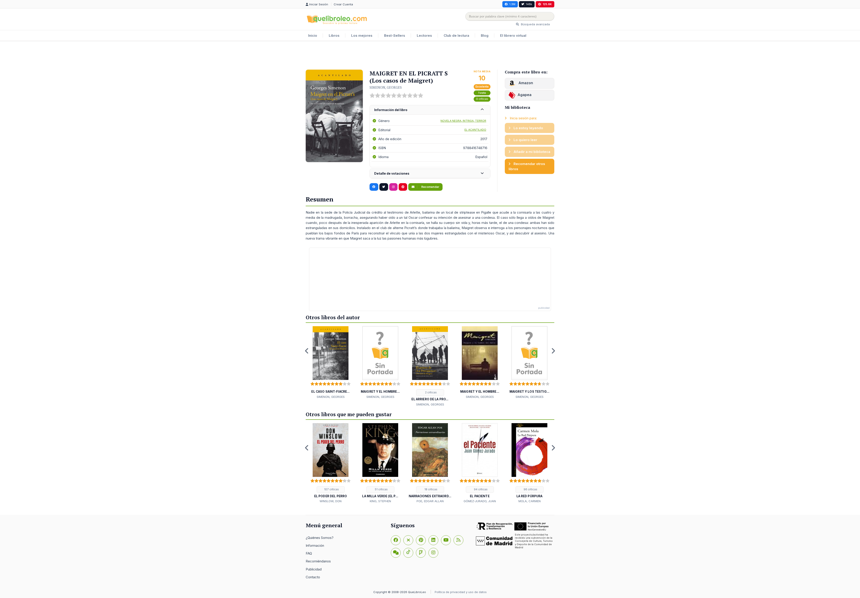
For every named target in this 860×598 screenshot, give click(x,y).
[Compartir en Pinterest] (403, 187)
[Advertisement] (430, 56)
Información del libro (390, 110)
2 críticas (430, 392)
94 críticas (480, 489)
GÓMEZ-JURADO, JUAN (480, 501)
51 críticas (381, 489)
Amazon (525, 83)
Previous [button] (307, 351)
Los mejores (361, 35)
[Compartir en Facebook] (374, 187)
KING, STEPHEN (380, 501)
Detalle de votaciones (391, 173)
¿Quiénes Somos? (319, 538)
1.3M (512, 4)
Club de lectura (456, 35)
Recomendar (430, 187)
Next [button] (553, 351)
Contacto (313, 577)
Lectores (424, 35)
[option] (330, 362)
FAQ (309, 553)
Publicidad (314, 569)
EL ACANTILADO (475, 129)
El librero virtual (513, 35)
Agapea (524, 94)
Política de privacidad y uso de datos (461, 592)
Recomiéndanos (318, 561)
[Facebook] (396, 540)
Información (315, 545)
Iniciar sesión (319, 4)
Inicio (312, 35)
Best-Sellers (394, 35)
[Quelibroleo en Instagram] (393, 187)
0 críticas (482, 99)
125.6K (547, 4)
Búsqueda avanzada (535, 24)
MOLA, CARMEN (529, 501)
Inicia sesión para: (523, 118)
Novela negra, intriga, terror (463, 120)
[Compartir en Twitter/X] (383, 187)
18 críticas (430, 489)
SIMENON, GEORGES (386, 87)
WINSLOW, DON (331, 501)
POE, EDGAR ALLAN (430, 501)
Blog (484, 35)
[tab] (430, 110)
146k (529, 4)
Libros (334, 35)
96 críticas (530, 489)
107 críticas (331, 489)
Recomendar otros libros (527, 166)
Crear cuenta (343, 4)
